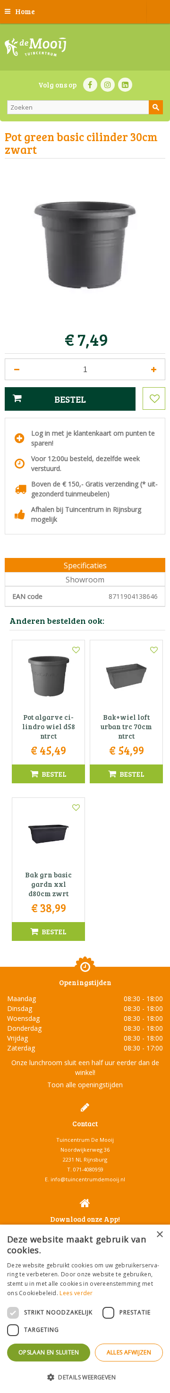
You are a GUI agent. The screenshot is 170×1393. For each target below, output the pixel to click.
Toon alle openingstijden (85, 1084)
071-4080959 (88, 1169)
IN (108, 85)
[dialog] (85, 1309)
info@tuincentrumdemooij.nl (88, 1179)
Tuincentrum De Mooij (85, 1139)
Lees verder (76, 1293)
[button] (85, 1376)
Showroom (85, 579)
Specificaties (85, 565)
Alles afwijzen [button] (129, 1352)
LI (125, 85)
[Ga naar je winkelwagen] (158, 12)
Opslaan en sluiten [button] (48, 1352)
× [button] (159, 1234)
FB (90, 85)
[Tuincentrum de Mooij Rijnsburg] (35, 47)
